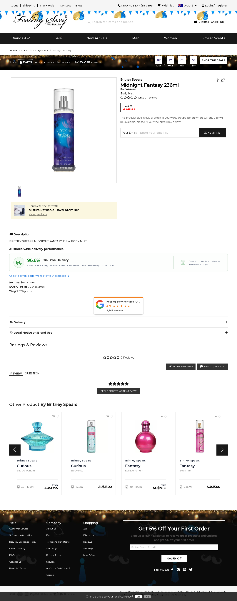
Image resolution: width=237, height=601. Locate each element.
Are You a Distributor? (58, 568)
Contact (65, 5)
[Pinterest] (184, 570)
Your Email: (129, 132)
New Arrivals (96, 38)
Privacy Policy (53, 555)
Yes (138, 596)
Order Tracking (17, 548)
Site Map (88, 548)
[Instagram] (178, 570)
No (147, 596)
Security (50, 561)
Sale (58, 38)
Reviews (87, 541)
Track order (48, 5)
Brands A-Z (21, 38)
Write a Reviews (147, 97)
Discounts (88, 535)
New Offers (89, 555)
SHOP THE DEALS (213, 60)
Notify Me (214, 132)
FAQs (12, 555)
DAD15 (27, 62)
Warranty (51, 548)
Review (16, 373)
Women (170, 38)
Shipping (29, 5)
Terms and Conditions (57, 541)
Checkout (217, 21)
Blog (78, 5)
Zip (85, 528)
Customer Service (18, 528)
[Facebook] (218, 80)
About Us (51, 528)
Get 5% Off (174, 558)
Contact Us (15, 561)
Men (135, 38)
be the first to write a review (118, 391)
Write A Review (183, 366)
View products (38, 214)
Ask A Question (214, 366)
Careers (50, 574)
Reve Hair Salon (17, 568)
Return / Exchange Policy (22, 541)
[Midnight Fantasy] (19, 191)
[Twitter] (223, 80)
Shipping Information (21, 535)
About (14, 5)
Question (32, 373)
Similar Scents (213, 38)
